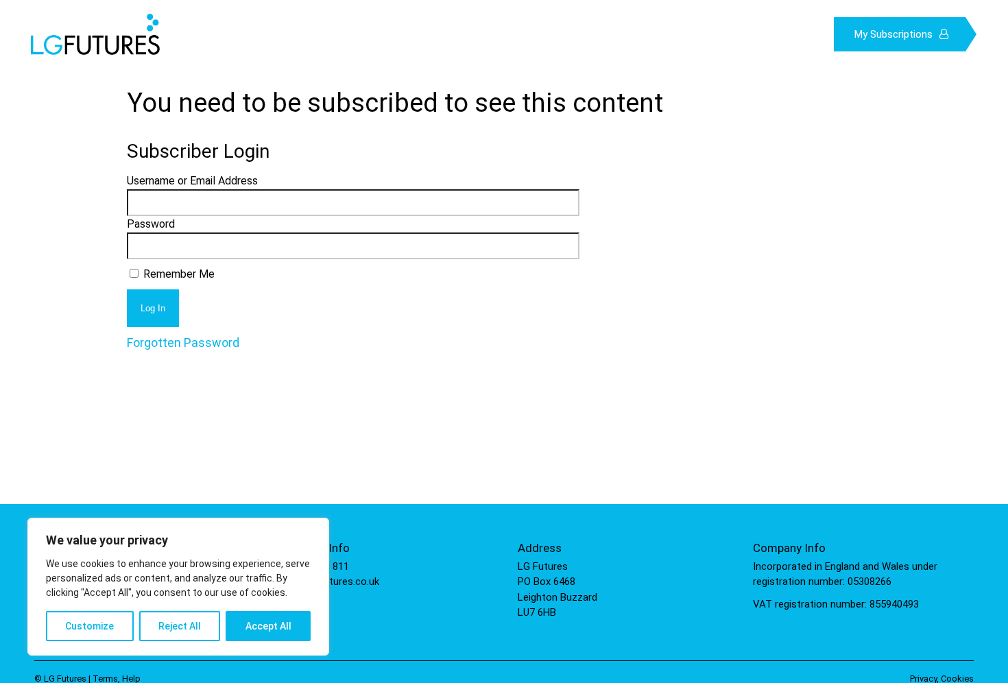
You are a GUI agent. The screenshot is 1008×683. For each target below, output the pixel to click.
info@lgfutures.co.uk (331, 581)
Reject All (179, 626)
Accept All (268, 626)
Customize (89, 626)
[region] (178, 587)
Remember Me (178, 273)
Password (151, 223)
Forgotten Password (183, 342)
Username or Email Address (192, 180)
